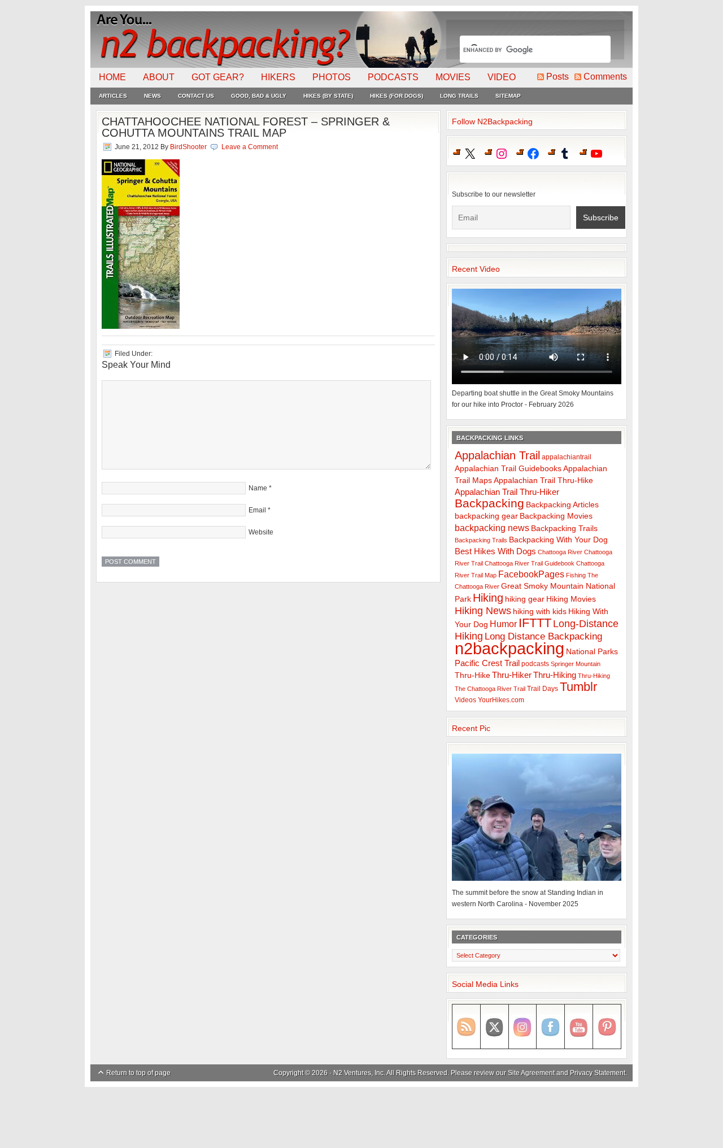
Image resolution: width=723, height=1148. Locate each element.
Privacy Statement (597, 1073)
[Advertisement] (361, 1118)
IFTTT (535, 623)
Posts (557, 76)
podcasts (535, 664)
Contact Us (196, 96)
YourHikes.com (501, 700)
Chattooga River (560, 552)
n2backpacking (509, 648)
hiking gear (525, 599)
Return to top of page (138, 1073)
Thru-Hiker (512, 675)
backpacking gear (486, 516)
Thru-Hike (472, 675)
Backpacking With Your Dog (558, 540)
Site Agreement (531, 1073)
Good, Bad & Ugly (258, 96)
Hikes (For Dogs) (396, 96)
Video (501, 77)
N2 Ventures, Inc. (359, 1073)
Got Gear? (217, 77)
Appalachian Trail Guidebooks (508, 468)
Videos (465, 700)
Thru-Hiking (554, 675)
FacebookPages (531, 574)
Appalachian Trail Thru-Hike (543, 480)
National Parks (592, 651)
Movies (453, 77)
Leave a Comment (249, 147)
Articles (113, 96)
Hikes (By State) (328, 96)
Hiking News (483, 610)
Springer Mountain (575, 663)
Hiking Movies (571, 599)
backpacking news (492, 528)
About (159, 77)
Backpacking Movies (556, 516)
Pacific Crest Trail (487, 663)
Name (258, 488)
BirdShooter (188, 147)
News (152, 96)
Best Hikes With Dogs (495, 551)
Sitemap (508, 96)
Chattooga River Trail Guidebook (529, 563)
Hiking (488, 598)
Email (257, 510)
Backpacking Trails (564, 528)
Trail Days (542, 689)
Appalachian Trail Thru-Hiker (507, 492)
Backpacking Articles (562, 504)
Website (261, 532)
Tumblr (578, 687)
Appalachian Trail (497, 455)
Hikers (278, 77)
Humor (503, 624)
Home (112, 77)
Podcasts (393, 77)
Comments (605, 76)
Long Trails (459, 96)
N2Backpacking (266, 39)
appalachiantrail (566, 457)
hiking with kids (540, 611)
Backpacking (489, 503)
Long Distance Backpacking (543, 636)
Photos (331, 77)
